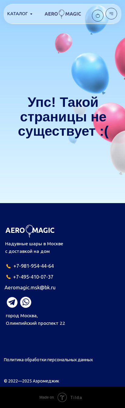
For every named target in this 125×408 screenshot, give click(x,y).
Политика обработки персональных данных (48, 359)
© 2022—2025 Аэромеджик (31, 381)
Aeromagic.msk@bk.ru (30, 287)
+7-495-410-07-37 (33, 277)
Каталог (17, 13)
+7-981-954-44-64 (33, 266)
